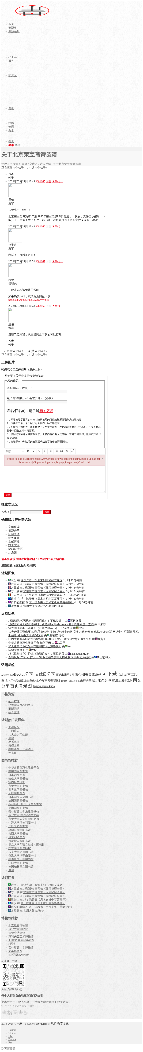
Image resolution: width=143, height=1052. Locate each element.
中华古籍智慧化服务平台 (23, 767)
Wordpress (41, 1023)
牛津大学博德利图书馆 (22, 822)
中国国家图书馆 (18, 771)
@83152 (40, 305)
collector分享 (21, 674)
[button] (15, 451)
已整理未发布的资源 (20, 705)
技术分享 (41, 680)
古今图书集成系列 (88, 674)
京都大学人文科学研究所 (23, 818)
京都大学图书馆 (18, 785)
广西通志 (14, 730)
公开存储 (14, 701)
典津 (11, 870)
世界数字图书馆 (18, 789)
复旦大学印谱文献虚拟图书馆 (26, 844)
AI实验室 (5, 675)
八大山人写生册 (18, 734)
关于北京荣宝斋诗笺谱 (29, 154)
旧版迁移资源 (74, 681)
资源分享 (14, 530)
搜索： (5, 511)
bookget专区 (15, 548)
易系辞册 (14, 741)
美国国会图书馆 (18, 807)
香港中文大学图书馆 (20, 859)
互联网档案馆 (16, 793)
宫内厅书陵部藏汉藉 (17, 680)
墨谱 (11, 738)
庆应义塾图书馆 (18, 826)
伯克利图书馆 (16, 837)
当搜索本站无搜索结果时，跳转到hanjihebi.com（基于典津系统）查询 (51, 624)
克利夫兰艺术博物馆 (20, 936)
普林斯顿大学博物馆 (20, 947)
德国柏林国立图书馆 (20, 866)
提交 (8, 494)
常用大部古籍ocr (33, 606)
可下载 (109, 674)
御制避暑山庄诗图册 (20, 749)
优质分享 (47, 674)
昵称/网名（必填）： (20, 388)
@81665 (40, 181)
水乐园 (12, 552)
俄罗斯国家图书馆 (19, 840)
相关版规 (46, 411)
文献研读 (14, 526)
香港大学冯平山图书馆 (22, 855)
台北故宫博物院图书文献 (23, 815)
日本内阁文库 (16, 774)
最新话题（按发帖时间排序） (19, 565)
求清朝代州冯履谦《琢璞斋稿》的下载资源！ (36, 620)
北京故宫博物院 (18, 925)
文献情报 (14, 541)
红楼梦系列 (125, 680)
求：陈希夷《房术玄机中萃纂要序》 (45, 595)
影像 (32, 680)
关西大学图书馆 (18, 833)
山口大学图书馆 (18, 862)
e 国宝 (12, 943)
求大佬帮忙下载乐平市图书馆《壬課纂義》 (34, 646)
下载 (36, 675)
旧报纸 (64, 680)
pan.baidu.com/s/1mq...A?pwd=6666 (28, 299)
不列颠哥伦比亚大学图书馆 (25, 804)
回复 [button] (48, 181)
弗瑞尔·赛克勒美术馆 (21, 940)
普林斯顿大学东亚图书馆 (23, 811)
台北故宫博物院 (18, 929)
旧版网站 (14, 708)
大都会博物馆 (16, 932)
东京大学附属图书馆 (20, 851)
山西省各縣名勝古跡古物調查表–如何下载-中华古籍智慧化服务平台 (50, 639)
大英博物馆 (15, 951)
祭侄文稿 (14, 745)
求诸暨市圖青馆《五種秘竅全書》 (44, 584)
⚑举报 (57, 181)
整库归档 (54, 680)
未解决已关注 (88, 680)
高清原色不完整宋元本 (44, 686)
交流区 (33, 163)
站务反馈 (45, 163)
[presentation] (15, 451)
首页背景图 (21, 685)
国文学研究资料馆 (19, 848)
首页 (24, 163)
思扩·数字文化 (60, 1023)
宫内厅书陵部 (16, 782)
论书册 (12, 752)
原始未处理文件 (65, 674)
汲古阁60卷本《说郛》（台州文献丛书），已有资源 (40, 628)
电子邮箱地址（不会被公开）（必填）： (32, 398)
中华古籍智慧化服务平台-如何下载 (29, 642)
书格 (19, 1023)
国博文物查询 (16, 650)
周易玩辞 (14, 727)
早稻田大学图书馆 (19, 829)
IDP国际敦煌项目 (19, 954)
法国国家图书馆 (18, 800)
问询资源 (14, 534)
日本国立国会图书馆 (20, 796)
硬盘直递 (14, 712)
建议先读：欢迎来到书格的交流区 (41, 580)
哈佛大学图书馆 (18, 778)
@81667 (40, 261)
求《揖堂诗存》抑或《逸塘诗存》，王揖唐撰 (36, 653)
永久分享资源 (108, 680)
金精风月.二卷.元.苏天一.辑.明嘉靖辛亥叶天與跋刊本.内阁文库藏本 (49, 657)
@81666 (40, 226)
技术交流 (14, 545)
